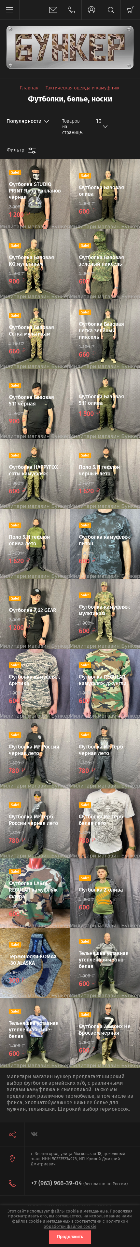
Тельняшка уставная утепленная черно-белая (104, 959)
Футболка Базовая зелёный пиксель (101, 260)
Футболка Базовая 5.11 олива (101, 399)
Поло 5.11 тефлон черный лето (99, 470)
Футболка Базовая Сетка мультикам (31, 330)
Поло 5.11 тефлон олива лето (29, 540)
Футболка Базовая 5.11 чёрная (31, 400)
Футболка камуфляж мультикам (104, 610)
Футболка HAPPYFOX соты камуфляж (33, 470)
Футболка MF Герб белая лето (101, 820)
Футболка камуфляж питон (104, 540)
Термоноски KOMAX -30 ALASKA (33, 959)
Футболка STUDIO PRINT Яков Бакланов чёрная (35, 190)
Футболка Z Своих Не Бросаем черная (105, 1029)
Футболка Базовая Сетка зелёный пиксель (101, 330)
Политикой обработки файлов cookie (86, 1224)
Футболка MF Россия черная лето (34, 750)
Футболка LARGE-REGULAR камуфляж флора (33, 889)
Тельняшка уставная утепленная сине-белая (34, 1029)
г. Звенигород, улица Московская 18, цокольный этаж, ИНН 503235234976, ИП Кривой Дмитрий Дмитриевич (78, 1159)
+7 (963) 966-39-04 (56, 1183)
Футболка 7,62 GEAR (32, 610)
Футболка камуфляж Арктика (34, 680)
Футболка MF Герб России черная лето (33, 820)
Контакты (71, 10)
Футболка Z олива (101, 890)
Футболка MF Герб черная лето (101, 750)
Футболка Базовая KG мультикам (31, 260)
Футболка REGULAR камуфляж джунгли (103, 680)
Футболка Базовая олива (101, 190)
